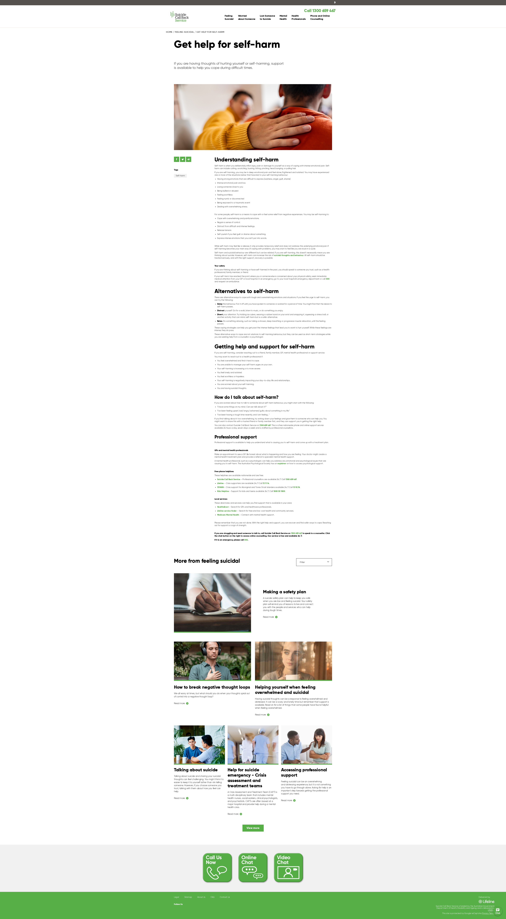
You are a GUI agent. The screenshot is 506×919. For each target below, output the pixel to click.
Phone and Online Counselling (320, 17)
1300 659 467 (291, 479)
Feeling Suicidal (229, 17)
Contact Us (225, 897)
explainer (282, 464)
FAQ (212, 897)
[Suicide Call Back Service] (182, 16)
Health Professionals (299, 17)
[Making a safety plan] (212, 603)
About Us (201, 897)
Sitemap (188, 897)
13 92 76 (296, 487)
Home (169, 32)
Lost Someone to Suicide (267, 17)
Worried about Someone (246, 17)
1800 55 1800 (279, 491)
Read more (268, 617)
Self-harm (180, 176)
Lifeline (491, 910)
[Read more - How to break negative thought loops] (212, 661)
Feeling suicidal (184, 32)
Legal (176, 897)
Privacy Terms (488, 913)
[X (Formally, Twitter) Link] (193, 904)
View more (253, 828)
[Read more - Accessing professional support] (306, 745)
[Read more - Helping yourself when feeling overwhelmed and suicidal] (293, 661)
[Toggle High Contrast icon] (334, 2)
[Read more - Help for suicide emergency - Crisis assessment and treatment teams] (253, 745)
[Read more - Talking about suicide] (199, 745)
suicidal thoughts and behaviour (288, 255)
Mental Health (283, 17)
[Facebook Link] (187, 903)
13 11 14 (266, 483)
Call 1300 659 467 (319, 11)
